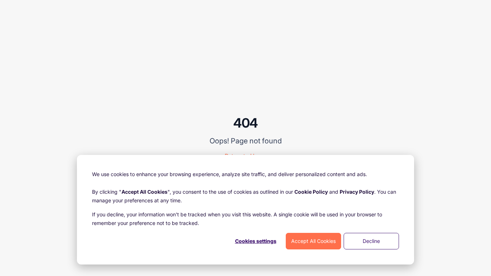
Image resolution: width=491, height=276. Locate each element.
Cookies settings (255, 241)
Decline (371, 241)
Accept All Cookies (313, 241)
